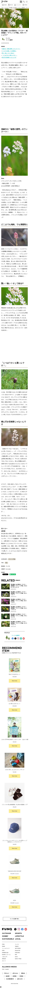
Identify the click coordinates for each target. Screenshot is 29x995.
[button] (0, 987)
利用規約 (21, 976)
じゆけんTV (4, 956)
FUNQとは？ (6, 973)
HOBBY (5, 936)
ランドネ (6, 7)
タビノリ (4, 960)
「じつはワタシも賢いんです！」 (9, 55)
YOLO (3, 969)
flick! (16, 954)
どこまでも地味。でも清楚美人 (9, 51)
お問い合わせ (15, 973)
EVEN (3, 950)
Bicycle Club (17, 950)
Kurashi (7, 969)
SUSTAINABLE (8, 939)
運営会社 (23, 973)
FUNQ (3, 944)
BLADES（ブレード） (6, 954)
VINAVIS (16, 946)
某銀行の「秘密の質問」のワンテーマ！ (11, 48)
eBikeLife (4, 958)
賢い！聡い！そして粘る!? (8, 53)
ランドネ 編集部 (15, 635)
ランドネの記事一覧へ (14, 918)
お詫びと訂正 (20, 978)
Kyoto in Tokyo (18, 958)
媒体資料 (8, 976)
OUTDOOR (6, 933)
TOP (2, 7)
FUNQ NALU (17, 952)
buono (16, 956)
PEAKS (3, 946)
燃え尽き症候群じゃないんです (9, 57)
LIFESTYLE (19, 936)
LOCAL (18, 939)
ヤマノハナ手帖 (12, 559)
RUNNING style (5, 952)
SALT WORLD (18, 948)
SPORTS (18, 933)
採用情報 (14, 976)
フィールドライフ (6, 948)
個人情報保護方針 (10, 978)
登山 (6, 562)
